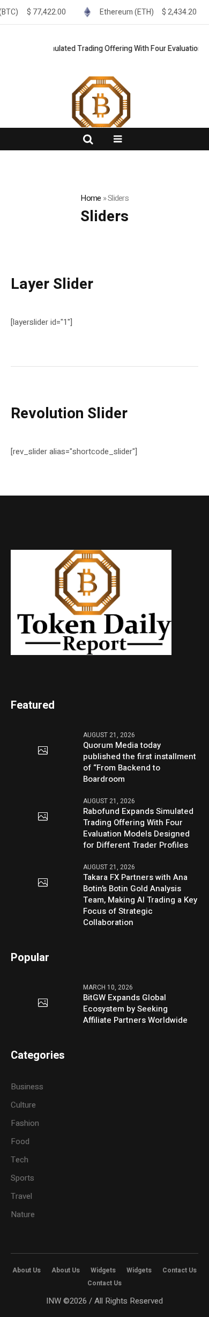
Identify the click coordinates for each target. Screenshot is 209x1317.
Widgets (103, 1270)
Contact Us (179, 1270)
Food (20, 1141)
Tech (19, 1160)
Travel (21, 1196)
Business (27, 1087)
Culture (23, 1105)
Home (90, 198)
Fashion (25, 1123)
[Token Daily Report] (104, 123)
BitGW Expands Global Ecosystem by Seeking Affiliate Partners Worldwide (135, 1009)
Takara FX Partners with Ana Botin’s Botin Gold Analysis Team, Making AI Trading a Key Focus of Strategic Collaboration (140, 900)
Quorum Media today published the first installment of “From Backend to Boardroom (139, 762)
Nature (23, 1214)
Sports (22, 1178)
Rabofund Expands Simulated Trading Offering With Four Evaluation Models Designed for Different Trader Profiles (138, 828)
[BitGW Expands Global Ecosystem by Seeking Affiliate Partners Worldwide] (43, 1003)
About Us (26, 1270)
